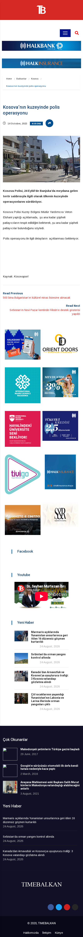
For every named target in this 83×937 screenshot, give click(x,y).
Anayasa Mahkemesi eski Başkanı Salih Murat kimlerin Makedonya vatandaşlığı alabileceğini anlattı (50, 785)
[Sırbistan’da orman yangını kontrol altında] (21, 658)
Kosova (34, 79)
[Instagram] (75, 907)
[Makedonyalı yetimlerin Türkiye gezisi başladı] (10, 754)
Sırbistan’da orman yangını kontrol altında (48, 656)
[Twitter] (59, 907)
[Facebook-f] (51, 907)
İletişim (46, 932)
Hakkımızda (31, 932)
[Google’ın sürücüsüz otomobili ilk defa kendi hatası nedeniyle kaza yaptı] (10, 770)
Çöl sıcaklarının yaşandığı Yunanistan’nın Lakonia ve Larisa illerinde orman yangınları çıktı (47, 699)
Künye (59, 932)
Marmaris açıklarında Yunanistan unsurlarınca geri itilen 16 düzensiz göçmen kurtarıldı (49, 637)
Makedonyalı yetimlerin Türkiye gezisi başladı (50, 749)
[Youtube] (67, 907)
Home (9, 79)
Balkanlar (21, 79)
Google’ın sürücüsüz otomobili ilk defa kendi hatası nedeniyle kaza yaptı (49, 767)
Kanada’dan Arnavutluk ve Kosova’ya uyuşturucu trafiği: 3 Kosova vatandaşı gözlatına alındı (50, 677)
